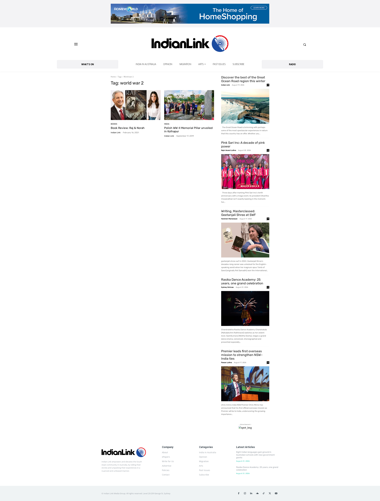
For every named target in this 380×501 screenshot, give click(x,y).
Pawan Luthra (226, 362)
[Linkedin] (251, 493)
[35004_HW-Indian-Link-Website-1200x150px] (190, 14)
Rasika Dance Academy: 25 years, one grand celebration (242, 281)
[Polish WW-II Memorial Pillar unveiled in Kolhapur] (189, 105)
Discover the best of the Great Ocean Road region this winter (243, 79)
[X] (269, 493)
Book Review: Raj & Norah (128, 128)
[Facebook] (238, 493)
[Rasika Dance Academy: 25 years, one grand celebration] (245, 308)
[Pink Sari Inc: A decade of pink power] (245, 171)
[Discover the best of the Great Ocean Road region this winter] (245, 106)
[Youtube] (276, 493)
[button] (304, 44)
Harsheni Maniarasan (229, 219)
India (166, 124)
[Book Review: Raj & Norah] (136, 105)
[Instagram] (245, 493)
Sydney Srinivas (227, 287)
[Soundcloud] (257, 493)
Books (114, 124)
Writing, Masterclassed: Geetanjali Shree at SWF (238, 213)
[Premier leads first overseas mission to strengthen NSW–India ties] (245, 383)
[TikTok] (263, 493)
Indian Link (116, 132)
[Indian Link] (190, 44)
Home (113, 76)
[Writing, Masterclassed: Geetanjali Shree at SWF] (245, 240)
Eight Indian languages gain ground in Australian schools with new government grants (255, 455)
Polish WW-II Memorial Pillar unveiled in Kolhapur (188, 129)
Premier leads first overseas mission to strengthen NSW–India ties (242, 354)
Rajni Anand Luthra (228, 150)
